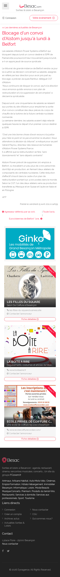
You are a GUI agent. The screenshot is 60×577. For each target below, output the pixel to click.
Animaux (6, 480)
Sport (21, 498)
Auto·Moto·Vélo (37, 480)
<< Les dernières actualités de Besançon (22, 27)
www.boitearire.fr (17, 370)
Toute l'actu (49, 212)
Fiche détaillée (29, 319)
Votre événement (42, 18)
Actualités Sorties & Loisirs (14, 524)
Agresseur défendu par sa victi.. (19, 212)
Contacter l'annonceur (20, 314)
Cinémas (50, 480)
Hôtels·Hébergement (32, 484)
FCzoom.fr (15, 475)
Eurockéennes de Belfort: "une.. (24, 218)
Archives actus (11, 518)
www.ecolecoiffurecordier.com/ (25, 430)
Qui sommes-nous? (42, 518)
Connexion (10, 18)
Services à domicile (25, 494)
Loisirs (31, 487)
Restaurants (8, 494)
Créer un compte (13, 514)
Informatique (20, 487)
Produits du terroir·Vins (43, 491)
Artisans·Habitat (20, 480)
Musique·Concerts (11, 491)
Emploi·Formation (11, 484)
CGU (34, 514)
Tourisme (29, 498)
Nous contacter (40, 509)
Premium (26, 491)
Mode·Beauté (42, 487)
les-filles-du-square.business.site (25, 310)
